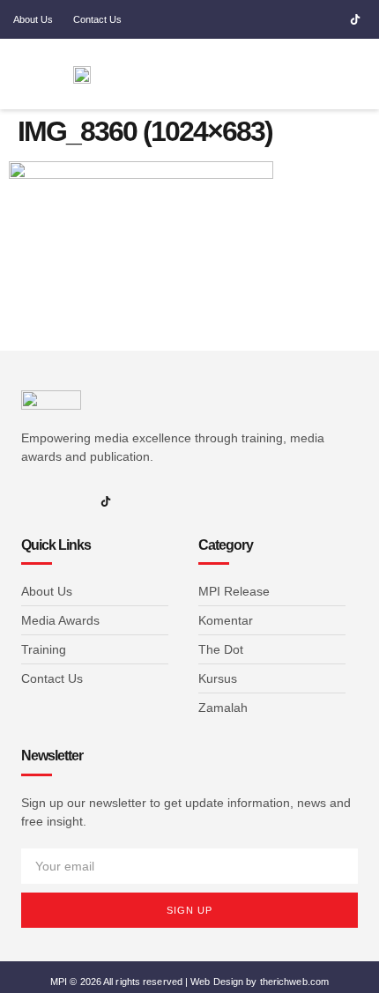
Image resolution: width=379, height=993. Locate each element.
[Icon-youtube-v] (329, 19)
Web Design (216, 981)
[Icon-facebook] (278, 19)
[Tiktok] (355, 19)
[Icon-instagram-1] (304, 19)
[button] (296, 74)
